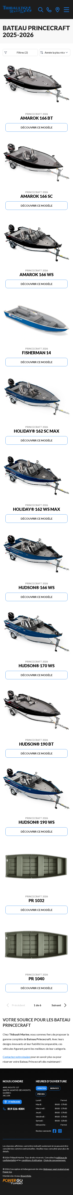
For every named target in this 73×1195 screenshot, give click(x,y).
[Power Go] (36, 1181)
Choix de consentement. (54, 1160)
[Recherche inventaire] (41, 9)
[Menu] (66, 9)
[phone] (49, 9)
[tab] (41, 1088)
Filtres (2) (22, 52)
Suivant (56, 1005)
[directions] (57, 9)
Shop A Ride (26, 1176)
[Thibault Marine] (17, 9)
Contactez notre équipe (16, 1056)
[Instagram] (60, 1131)
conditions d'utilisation (32, 1160)
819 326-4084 (15, 1108)
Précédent (18, 1005)
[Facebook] (54, 1131)
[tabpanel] (51, 1112)
